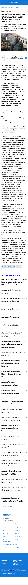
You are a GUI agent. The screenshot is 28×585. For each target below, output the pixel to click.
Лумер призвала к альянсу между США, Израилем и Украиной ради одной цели (10, 419)
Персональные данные (17, 560)
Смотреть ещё (7, 506)
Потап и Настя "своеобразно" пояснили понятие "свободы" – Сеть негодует (11, 354)
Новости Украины (6, 268)
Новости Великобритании (8, 266)
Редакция (4, 560)
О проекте (4, 557)
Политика (19, 266)
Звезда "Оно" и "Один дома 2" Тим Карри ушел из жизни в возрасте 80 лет (11, 325)
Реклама (15, 557)
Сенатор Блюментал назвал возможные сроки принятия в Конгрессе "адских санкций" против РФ (11, 410)
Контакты (4, 563)
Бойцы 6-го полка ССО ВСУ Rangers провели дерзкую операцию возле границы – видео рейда (10, 437)
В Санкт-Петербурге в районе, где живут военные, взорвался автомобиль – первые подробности (11, 291)
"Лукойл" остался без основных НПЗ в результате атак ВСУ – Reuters (12, 446)
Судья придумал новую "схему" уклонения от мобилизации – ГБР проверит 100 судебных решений (12, 334)
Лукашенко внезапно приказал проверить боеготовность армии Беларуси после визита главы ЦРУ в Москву (12, 490)
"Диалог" (20, 126)
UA (25, 2)
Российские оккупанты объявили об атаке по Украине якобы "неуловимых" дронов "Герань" (12, 309)
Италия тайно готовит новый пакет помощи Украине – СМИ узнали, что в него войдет (11, 454)
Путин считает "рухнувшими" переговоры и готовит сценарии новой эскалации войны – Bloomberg (12, 463)
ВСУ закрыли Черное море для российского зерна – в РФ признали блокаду (12, 481)
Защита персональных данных (17, 565)
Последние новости (10, 275)
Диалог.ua (12, 570)
